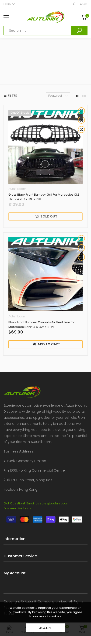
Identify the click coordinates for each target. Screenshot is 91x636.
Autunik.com (17, 189)
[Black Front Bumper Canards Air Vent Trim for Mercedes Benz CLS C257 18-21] (45, 274)
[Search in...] (79, 30)
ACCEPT (45, 628)
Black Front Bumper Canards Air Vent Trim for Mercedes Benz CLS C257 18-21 (41, 324)
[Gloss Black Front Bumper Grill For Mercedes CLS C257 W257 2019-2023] (45, 147)
